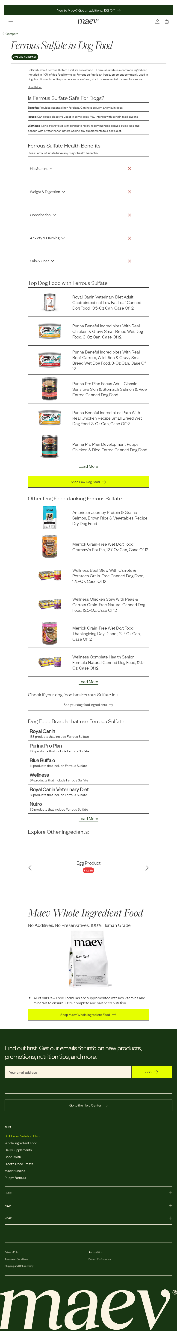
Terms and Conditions (16, 1259)
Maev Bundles (15, 1170)
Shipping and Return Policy (19, 1266)
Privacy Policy (12, 1252)
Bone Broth (13, 1156)
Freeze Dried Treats (19, 1163)
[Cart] (167, 21)
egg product (88, 863)
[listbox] (88, 867)
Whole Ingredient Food (21, 1142)
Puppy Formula (15, 1177)
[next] (148, 868)
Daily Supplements (18, 1149)
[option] (88, 867)
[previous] (29, 868)
